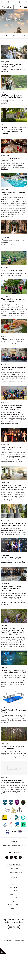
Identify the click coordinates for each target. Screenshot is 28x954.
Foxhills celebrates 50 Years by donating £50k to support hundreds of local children (12, 408)
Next (26, 35)
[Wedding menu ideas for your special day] (14, 227)
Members (14, 2)
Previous (1, 35)
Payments (14, 877)
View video (14, 894)
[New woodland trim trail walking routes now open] (14, 734)
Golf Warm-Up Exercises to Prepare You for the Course (11, 96)
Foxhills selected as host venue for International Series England (13, 671)
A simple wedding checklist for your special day (13, 66)
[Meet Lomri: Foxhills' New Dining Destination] (14, 146)
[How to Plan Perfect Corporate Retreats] (14, 180)
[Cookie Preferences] (3, 951)
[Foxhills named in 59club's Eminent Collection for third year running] (14, 574)
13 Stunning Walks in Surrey (12, 271)
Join (23, 2)
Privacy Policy (14, 904)
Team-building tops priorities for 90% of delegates (14, 300)
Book (5, 2)
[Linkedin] (15, 857)
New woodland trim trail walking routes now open (13, 747)
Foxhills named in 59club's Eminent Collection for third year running (12, 588)
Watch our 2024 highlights (11, 558)
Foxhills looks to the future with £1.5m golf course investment (13, 782)
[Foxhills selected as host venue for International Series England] (14, 658)
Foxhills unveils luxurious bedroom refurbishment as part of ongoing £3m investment (13, 487)
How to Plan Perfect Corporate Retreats (13, 194)
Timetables (14, 887)
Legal (14, 901)
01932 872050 (14, 869)
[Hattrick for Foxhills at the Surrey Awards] (14, 435)
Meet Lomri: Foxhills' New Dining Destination (11, 159)
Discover (4, 35)
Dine (23, 35)
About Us (14, 891)
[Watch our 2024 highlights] (14, 545)
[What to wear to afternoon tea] (14, 326)
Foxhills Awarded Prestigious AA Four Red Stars (13, 369)
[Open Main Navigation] (25, 7)
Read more (4, 71)
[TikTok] (20, 857)
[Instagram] (11, 857)
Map (14, 884)
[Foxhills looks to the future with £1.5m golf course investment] (14, 768)
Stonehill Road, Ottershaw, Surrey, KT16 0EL (14, 845)
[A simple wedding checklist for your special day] (14, 52)
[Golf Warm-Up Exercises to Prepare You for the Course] (14, 82)
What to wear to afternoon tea (12, 339)
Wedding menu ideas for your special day (12, 241)
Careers (14, 898)
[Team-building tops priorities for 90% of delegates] (14, 286)
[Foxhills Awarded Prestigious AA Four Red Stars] (14, 355)
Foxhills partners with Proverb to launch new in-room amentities (13, 525)
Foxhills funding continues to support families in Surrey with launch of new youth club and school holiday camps (13, 631)
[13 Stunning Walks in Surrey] (14, 258)
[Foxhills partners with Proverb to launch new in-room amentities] (14, 511)
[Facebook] (6, 857)
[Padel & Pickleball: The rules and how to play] (14, 697)
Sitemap (14, 908)
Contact (14, 881)
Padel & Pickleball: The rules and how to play (13, 711)
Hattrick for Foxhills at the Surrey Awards (11, 448)
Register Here (14, 927)
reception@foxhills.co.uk (14, 872)
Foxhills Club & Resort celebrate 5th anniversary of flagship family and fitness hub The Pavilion (13, 131)
